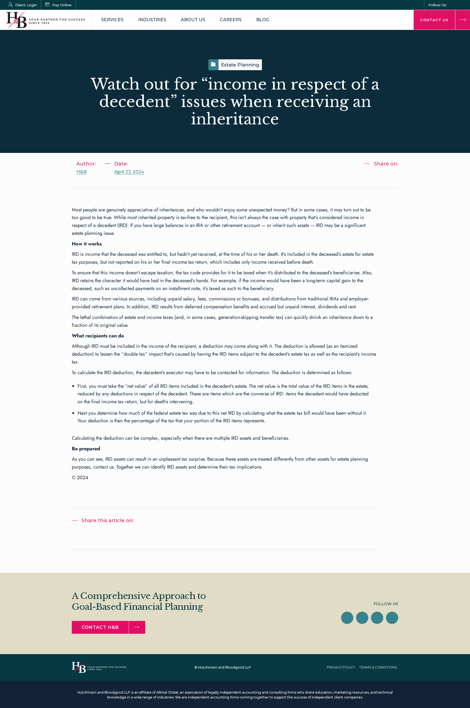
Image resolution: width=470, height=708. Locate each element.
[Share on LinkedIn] (373, 178)
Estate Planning (240, 64)
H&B (81, 171)
